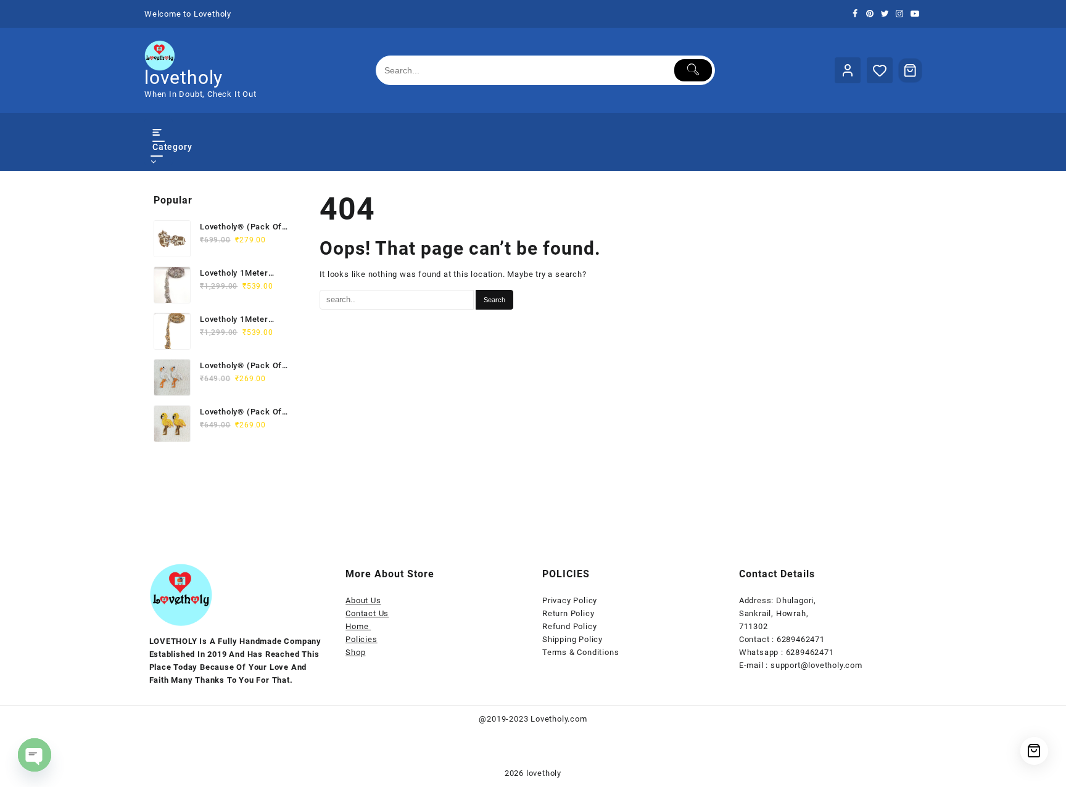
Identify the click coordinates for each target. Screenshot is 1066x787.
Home (358, 626)
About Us (363, 600)
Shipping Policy (572, 639)
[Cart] (910, 70)
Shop (355, 652)
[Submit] (693, 70)
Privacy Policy (569, 600)
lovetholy (183, 77)
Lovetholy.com (559, 718)
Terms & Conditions (580, 652)
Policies (361, 639)
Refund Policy (569, 626)
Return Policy (568, 613)
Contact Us (367, 613)
